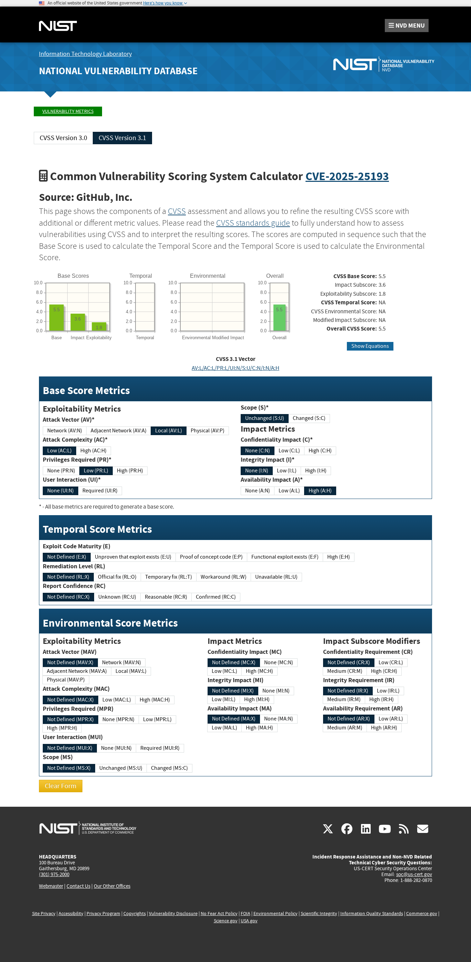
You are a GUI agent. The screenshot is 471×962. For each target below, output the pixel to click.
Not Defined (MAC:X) (70, 699)
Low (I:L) (287, 470)
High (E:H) (338, 556)
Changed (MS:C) (169, 768)
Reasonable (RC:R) (166, 596)
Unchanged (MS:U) (120, 768)
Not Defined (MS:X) (69, 768)
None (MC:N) (278, 662)
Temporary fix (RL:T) (168, 576)
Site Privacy (44, 913)
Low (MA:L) (224, 727)
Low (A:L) (289, 490)
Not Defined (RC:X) (68, 596)
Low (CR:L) (391, 662)
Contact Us (78, 886)
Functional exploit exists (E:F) (285, 556)
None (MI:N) (276, 690)
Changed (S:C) (309, 418)
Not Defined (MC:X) (233, 662)
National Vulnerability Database (118, 71)
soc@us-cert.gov (414, 874)
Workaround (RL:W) (224, 576)
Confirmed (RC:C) (216, 596)
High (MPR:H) (62, 728)
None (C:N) (257, 450)
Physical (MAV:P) (66, 679)
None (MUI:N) (116, 748)
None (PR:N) (61, 470)
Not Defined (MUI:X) (69, 748)
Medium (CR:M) (344, 671)
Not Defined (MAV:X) (70, 662)
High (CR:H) (384, 671)
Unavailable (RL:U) (276, 576)
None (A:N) (257, 490)
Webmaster (51, 886)
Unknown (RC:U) (117, 596)
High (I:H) (316, 470)
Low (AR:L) (391, 718)
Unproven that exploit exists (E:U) (133, 556)
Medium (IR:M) (344, 699)
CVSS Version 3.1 (122, 138)
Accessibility (71, 913)
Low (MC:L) (224, 671)
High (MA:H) (259, 727)
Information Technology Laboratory (85, 54)
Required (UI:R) (100, 490)
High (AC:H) (93, 450)
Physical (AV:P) (207, 430)
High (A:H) (320, 490)
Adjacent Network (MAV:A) (77, 671)
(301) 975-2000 (54, 874)
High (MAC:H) (155, 699)
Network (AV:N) (64, 430)
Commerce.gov (421, 913)
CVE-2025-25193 (347, 176)
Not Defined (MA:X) (233, 718)
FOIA (245, 913)
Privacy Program (103, 913)
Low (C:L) (289, 450)
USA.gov (249, 920)
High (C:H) (320, 450)
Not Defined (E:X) (66, 556)
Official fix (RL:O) (117, 576)
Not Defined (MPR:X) (70, 719)
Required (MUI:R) (160, 748)
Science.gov (226, 920)
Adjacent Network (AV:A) (119, 430)
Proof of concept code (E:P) (211, 556)
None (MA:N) (278, 718)
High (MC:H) (259, 671)
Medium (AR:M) (344, 727)
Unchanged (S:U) (264, 418)
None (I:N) (256, 470)
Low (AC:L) (59, 450)
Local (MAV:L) (131, 671)
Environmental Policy (275, 913)
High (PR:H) (130, 470)
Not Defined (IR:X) (348, 690)
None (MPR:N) (118, 719)
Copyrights (134, 913)
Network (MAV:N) (121, 662)
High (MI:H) (257, 699)
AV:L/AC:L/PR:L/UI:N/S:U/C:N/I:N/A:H (235, 368)
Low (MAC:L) (116, 699)
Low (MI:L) (224, 699)
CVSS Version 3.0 (63, 138)
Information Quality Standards (371, 913)
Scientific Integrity (319, 913)
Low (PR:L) (96, 470)
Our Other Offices (112, 886)
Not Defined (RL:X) (68, 576)
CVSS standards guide (253, 223)
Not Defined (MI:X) (233, 690)
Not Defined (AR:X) (349, 718)
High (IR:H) (381, 699)
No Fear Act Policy (219, 913)
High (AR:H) (384, 727)
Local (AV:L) (168, 430)
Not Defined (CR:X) (349, 662)
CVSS (177, 211)
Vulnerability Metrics (67, 111)
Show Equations (370, 346)
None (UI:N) (60, 490)
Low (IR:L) (388, 690)
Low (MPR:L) (157, 719)
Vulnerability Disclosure (173, 913)
